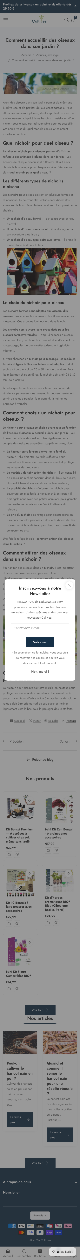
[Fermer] (69, 585)
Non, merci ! (40, 671)
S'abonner (40, 642)
